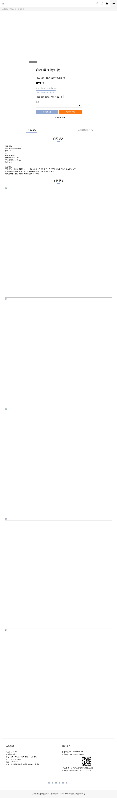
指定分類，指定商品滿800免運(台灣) (51, 78)
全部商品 (5, 9)
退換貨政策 (45, 794)
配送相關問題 (11, 754)
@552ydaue (79, 754)
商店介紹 (9, 752)
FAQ (15, 752)
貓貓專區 (21, 9)
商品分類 (13, 9)
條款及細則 (55, 794)
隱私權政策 (36, 794)
